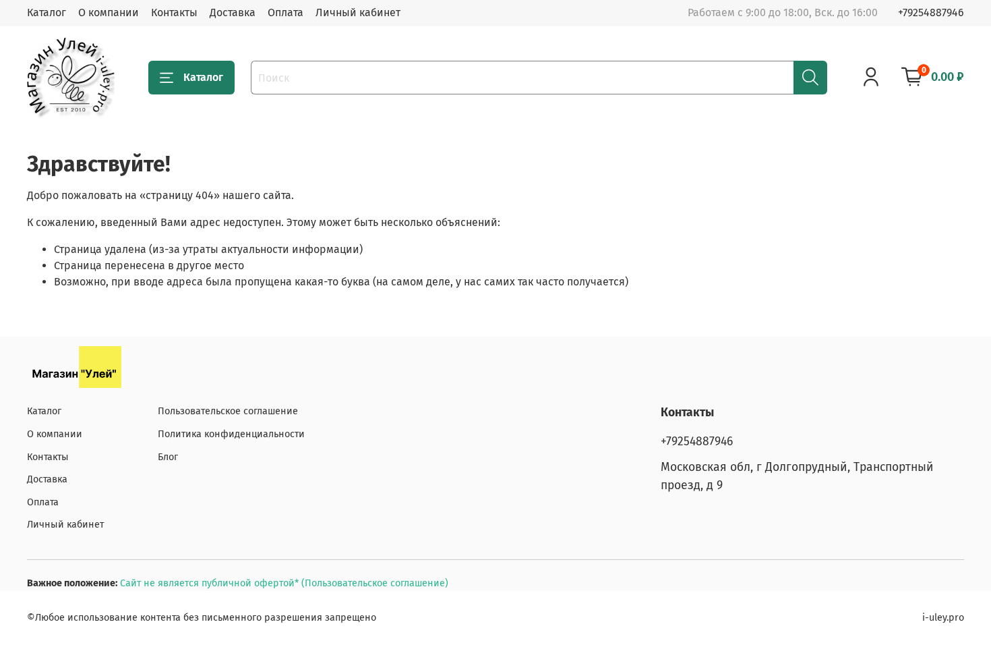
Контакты (174, 12)
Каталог (46, 12)
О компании (108, 12)
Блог (168, 457)
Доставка (233, 12)
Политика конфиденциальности (231, 434)
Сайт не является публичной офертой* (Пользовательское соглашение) (284, 583)
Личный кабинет (358, 12)
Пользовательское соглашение (228, 411)
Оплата (285, 12)
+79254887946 (931, 12)
